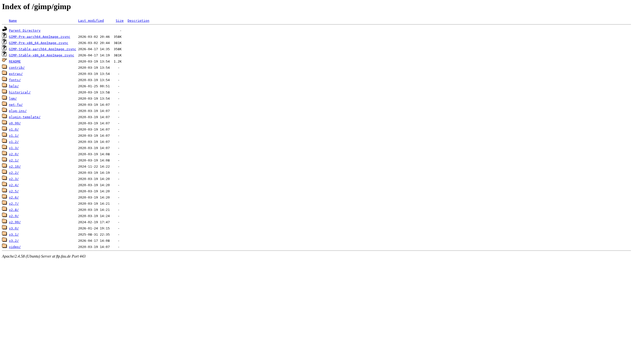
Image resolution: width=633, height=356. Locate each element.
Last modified (91, 20)
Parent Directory (25, 30)
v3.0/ (14, 228)
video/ (15, 247)
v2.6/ (14, 197)
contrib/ (17, 67)
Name (13, 20)
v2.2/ (14, 173)
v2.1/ (14, 160)
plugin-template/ (25, 117)
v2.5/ (14, 191)
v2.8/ (14, 210)
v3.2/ (14, 241)
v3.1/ (14, 234)
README (15, 61)
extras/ (16, 74)
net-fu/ (16, 105)
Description (138, 20)
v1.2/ (14, 142)
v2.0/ (14, 154)
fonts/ (15, 80)
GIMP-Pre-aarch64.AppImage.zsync (39, 37)
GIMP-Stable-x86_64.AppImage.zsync (41, 55)
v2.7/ (14, 203)
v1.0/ (14, 129)
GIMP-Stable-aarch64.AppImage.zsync (42, 49)
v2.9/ (14, 216)
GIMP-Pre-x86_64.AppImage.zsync (38, 43)
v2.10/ (15, 166)
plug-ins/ (18, 111)
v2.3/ (14, 179)
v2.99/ (15, 222)
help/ (14, 86)
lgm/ (13, 98)
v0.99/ (15, 123)
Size (120, 20)
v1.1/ (14, 135)
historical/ (20, 92)
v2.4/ (14, 185)
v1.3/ (14, 148)
